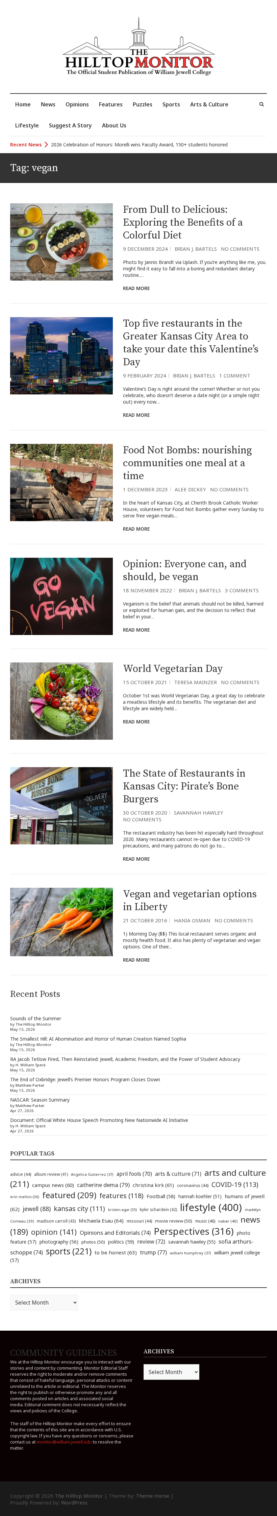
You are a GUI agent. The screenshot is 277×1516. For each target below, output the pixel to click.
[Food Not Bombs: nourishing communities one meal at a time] (61, 482)
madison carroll (56, 1221)
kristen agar (122, 1209)
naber (227, 1221)
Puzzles (142, 104)
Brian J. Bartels (196, 248)
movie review (173, 1221)
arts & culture (178, 1173)
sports (69, 1251)
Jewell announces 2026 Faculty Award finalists (101, 144)
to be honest (116, 1252)
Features (111, 104)
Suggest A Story (70, 125)
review (151, 1241)
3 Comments (242, 590)
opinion (54, 1232)
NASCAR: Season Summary (40, 1100)
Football (161, 1196)
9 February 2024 (144, 375)
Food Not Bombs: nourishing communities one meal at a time (187, 463)
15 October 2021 (145, 682)
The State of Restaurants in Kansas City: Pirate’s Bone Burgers (184, 786)
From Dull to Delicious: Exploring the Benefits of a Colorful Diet (183, 222)
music (205, 1221)
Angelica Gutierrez (92, 1174)
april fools (134, 1173)
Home (23, 104)
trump (153, 1252)
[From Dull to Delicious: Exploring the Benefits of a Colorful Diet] (61, 242)
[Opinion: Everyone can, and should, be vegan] (61, 596)
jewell (37, 1209)
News (48, 104)
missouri (139, 1221)
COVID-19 (234, 1184)
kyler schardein (158, 1209)
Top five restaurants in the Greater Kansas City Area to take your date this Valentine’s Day (190, 343)
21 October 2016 (145, 920)
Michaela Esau (101, 1220)
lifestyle (211, 1207)
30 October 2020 (145, 812)
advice (20, 1174)
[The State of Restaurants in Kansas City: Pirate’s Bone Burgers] (61, 805)
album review (51, 1174)
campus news (53, 1185)
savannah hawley (192, 1241)
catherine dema (103, 1185)
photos (93, 1242)
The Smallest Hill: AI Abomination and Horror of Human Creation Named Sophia (98, 1039)
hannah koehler (200, 1196)
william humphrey (190, 1252)
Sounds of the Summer (35, 1018)
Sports (171, 104)
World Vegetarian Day (173, 668)
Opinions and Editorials (115, 1232)
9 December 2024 (145, 248)
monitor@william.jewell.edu (64, 1442)
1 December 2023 (145, 489)
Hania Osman (192, 920)
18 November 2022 (147, 590)
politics (121, 1241)
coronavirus (192, 1185)
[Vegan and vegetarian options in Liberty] (61, 922)
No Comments (240, 248)
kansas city (79, 1208)
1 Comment (234, 375)
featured (69, 1195)
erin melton (24, 1196)
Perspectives (194, 1231)
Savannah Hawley (198, 812)
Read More (136, 288)
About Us (114, 125)
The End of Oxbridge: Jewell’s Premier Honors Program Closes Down (85, 1079)
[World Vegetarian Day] (61, 701)
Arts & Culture (209, 104)
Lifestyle (27, 125)
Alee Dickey (190, 489)
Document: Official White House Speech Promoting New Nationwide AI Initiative (99, 1120)
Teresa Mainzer (195, 682)
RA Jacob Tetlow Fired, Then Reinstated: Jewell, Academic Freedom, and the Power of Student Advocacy (125, 1059)
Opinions (77, 104)
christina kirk (153, 1185)
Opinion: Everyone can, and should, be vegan (185, 570)
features (121, 1195)
